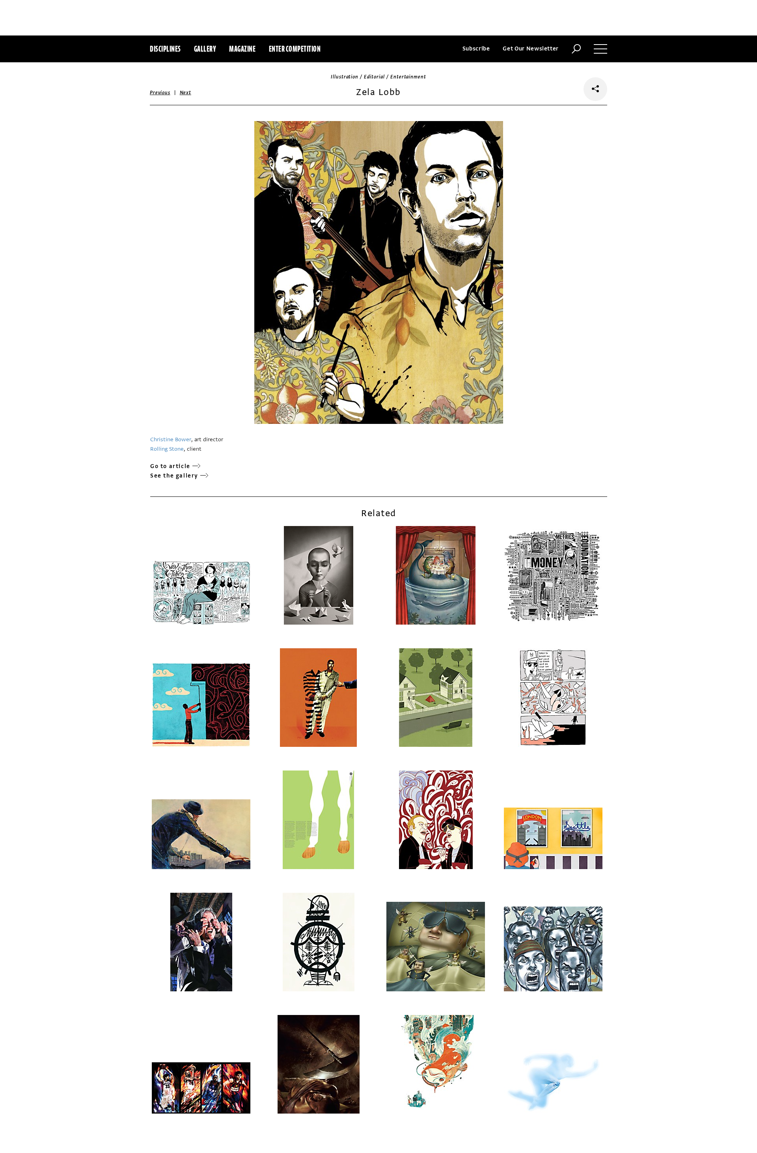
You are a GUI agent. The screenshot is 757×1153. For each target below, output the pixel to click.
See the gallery (174, 475)
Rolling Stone (167, 449)
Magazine (242, 48)
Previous (160, 93)
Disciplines (165, 48)
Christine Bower (170, 439)
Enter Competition (295, 48)
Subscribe (476, 48)
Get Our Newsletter (531, 48)
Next (185, 93)
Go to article (170, 466)
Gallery (205, 48)
